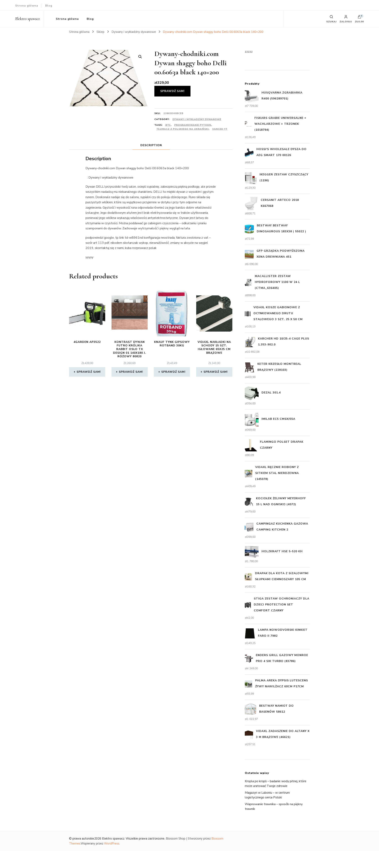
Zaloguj (346, 21)
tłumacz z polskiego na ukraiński (182, 128)
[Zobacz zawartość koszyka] (359, 17)
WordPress (111, 843)
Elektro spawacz (27, 18)
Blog (48, 6)
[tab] (151, 145)
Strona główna (26, 6)
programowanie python (192, 125)
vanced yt (220, 128)
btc (168, 125)
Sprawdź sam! (172, 91)
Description (151, 145)
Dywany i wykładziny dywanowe (197, 119)
